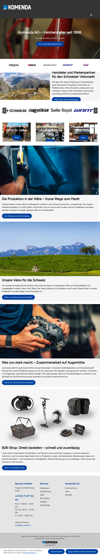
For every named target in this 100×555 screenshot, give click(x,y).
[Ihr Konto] (91, 14)
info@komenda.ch (23, 525)
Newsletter (45, 498)
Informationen (56, 551)
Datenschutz (45, 491)
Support (43, 502)
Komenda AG (72, 483)
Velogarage (45, 505)
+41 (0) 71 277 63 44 (24, 498)
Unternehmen (71, 488)
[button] (6, 110)
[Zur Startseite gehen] (17, 7)
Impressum (45, 488)
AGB (42, 495)
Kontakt (68, 495)
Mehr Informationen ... (30, 553)
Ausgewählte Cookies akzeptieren (82, 551)
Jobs (67, 491)
